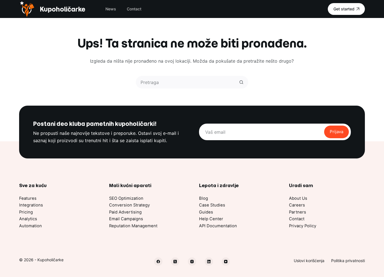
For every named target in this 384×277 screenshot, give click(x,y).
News (110, 8)
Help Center (211, 218)
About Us (298, 198)
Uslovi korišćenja (309, 260)
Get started (343, 8)
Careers (297, 205)
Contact (134, 8)
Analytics (28, 218)
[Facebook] (158, 261)
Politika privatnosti (348, 260)
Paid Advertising (125, 212)
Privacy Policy (302, 225)
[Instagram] (192, 261)
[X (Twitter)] (175, 261)
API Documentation (218, 225)
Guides (206, 212)
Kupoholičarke (62, 9)
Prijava (336, 131)
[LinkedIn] (209, 261)
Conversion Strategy (129, 205)
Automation (30, 225)
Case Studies (212, 205)
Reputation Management (133, 225)
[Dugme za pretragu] (241, 82)
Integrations (31, 205)
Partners (297, 212)
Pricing (26, 212)
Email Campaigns (126, 218)
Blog (203, 198)
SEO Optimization (126, 198)
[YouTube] (226, 261)
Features (28, 198)
